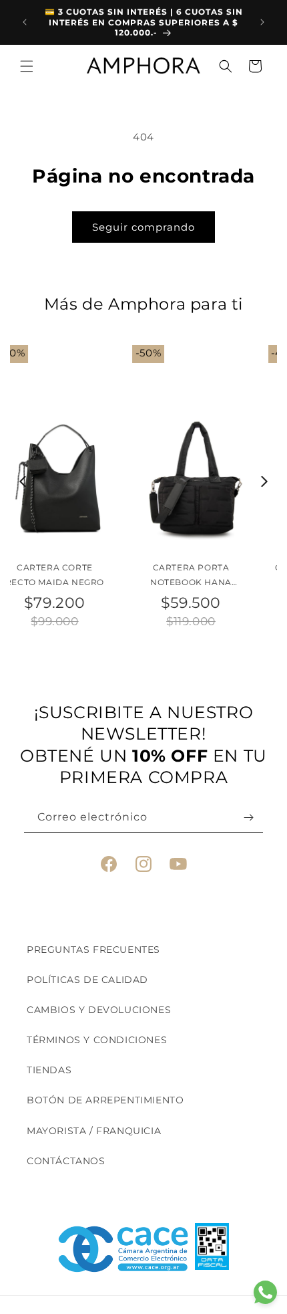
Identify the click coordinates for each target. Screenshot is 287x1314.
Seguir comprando (143, 227)
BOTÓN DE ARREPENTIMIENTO (105, 1100)
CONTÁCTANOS (66, 1161)
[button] (26, 66)
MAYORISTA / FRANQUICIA (94, 1131)
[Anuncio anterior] (24, 22)
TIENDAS (49, 1070)
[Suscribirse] (248, 817)
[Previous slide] (23, 481)
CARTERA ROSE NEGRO (212, 567)
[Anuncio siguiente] (262, 22)
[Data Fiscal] (212, 1249)
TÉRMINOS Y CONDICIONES (97, 1040)
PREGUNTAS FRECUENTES (93, 950)
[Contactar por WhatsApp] (265, 1292)
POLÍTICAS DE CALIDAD (87, 980)
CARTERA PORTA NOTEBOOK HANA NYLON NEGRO (76, 575)
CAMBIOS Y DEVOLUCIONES (99, 1010)
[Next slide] (264, 481)
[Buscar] (225, 66)
